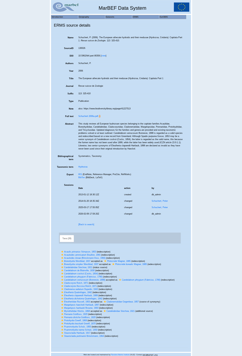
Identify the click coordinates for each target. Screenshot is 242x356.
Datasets (110, 17)
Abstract (69, 124)
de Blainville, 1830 (79, 270)
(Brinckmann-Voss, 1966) (85, 258)
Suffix (70, 93)
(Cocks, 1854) (81, 273)
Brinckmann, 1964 (84, 336)
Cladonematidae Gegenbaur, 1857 (123, 301)
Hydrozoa (82, 167)
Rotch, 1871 (76, 283)
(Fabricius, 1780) (83, 276)
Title (71, 78)
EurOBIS (164, 17)
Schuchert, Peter (160, 201)
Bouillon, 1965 (82, 255)
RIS (80, 174)
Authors (69, 63)
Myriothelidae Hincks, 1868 (77, 311)
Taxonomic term (65, 167)
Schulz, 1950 (77, 326)
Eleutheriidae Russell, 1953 (77, 301)
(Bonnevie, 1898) (84, 280)
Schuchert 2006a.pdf (88, 116)
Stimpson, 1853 (80, 251)
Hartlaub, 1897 (81, 305)
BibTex (81, 177)
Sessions (68, 185)
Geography (84, 17)
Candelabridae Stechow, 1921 (78, 267)
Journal (69, 86)
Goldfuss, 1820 (76, 314)
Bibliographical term (65, 158)
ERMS (135, 17)
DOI (71, 56)
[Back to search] (86, 224)
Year (71, 71)
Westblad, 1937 (77, 261)
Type (71, 101)
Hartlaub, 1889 (81, 295)
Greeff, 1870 (80, 323)
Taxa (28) (66, 238)
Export (70, 174)
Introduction (57, 17)
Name (70, 37)
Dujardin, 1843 (81, 289)
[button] (62, 252)
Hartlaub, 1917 (77, 333)
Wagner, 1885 (119, 261)
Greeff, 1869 (75, 320)
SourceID (68, 48)
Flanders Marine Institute (120, 355)
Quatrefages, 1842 (78, 292)
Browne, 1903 (81, 308)
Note (71, 108)
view (103, 55)
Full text (69, 116)
